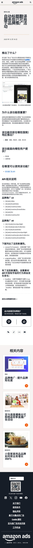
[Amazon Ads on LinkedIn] (5, 497)
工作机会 (16, 527)
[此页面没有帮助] (8, 322)
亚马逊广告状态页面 (16, 523)
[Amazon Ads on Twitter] (10, 497)
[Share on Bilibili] (19, 332)
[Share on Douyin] (14, 332)
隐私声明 (16, 511)
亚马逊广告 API (10, 171)
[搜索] (30, 2)
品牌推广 (28, 60)
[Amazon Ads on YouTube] (21, 497)
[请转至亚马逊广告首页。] (16, 537)
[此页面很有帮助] (24, 322)
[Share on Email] (24, 332)
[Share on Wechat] (8, 332)
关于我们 (16, 503)
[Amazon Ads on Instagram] (16, 497)
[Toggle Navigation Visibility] (2, 2)
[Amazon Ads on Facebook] (26, 497)
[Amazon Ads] (16, 2)
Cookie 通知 (16, 519)
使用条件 (16, 507)
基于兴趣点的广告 (16, 515)
